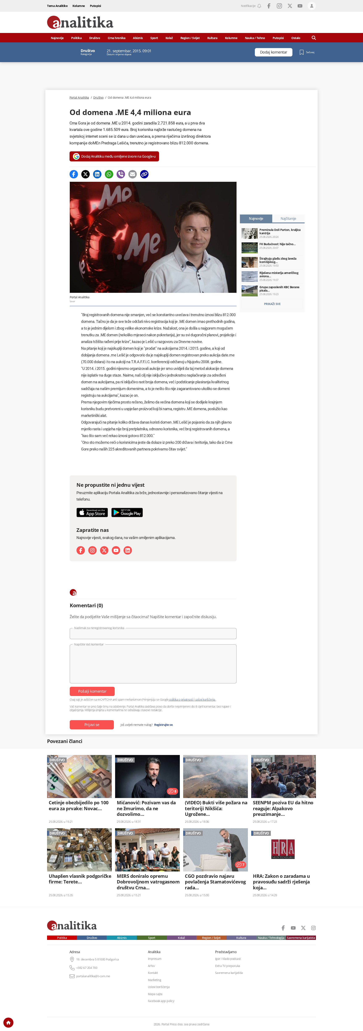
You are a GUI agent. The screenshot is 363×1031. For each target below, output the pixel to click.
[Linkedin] (97, 174)
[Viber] (121, 174)
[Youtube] (116, 550)
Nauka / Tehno (255, 38)
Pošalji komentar (92, 691)
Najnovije (57, 38)
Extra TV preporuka (227, 966)
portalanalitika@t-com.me (93, 976)
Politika (76, 38)
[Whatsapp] (109, 174)
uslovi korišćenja (205, 699)
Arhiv (151, 966)
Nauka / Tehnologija (271, 937)
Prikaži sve (272, 304)
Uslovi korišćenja (159, 987)
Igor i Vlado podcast (228, 959)
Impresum (155, 959)
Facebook (268, 5)
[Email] (132, 174)
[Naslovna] (8, 1023)
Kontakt (153, 973)
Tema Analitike (57, 6)
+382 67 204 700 (86, 968)
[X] (104, 550)
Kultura (212, 38)
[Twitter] (85, 174)
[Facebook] (74, 174)
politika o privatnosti (181, 699)
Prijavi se (91, 724)
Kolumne (78, 6)
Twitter (289, 5)
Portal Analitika (79, 97)
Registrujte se (163, 725)
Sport (154, 38)
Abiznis (138, 38)
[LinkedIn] (128, 550)
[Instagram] (92, 550)
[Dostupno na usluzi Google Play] (127, 512)
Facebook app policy (161, 1001)
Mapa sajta (155, 994)
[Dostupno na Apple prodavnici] (92, 512)
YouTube (299, 5)
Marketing (154, 980)
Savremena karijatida (301, 937)
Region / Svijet (190, 38)
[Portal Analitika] (80, 22)
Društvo (94, 38)
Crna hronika (116, 38)
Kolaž (169, 38)
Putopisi (95, 6)
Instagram (279, 6)
